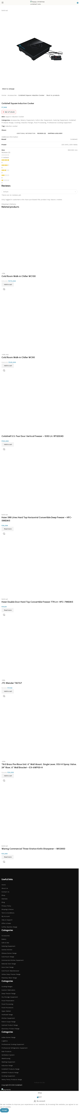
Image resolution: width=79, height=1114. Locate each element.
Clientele (5, 899)
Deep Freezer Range (9, 993)
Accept (4, 1110)
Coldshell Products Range (10, 1069)
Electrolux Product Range (10, 1028)
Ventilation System (8, 1055)
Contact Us (5, 892)
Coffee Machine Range (9, 927)
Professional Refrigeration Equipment (14, 1048)
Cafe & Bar (5, 942)
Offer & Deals (6, 923)
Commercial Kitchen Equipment (13, 960)
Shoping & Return (8, 909)
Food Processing (7, 1004)
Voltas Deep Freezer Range (11, 974)
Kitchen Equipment (8, 1018)
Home (4, 885)
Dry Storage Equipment (10, 997)
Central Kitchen (7, 949)
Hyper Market (6, 1011)
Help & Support (7, 920)
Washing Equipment (8, 1062)
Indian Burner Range (8, 1037)
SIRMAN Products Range (10, 1072)
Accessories (6, 935)
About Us (5, 888)
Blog (3, 902)
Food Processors (7, 1007)
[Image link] (17, 873)
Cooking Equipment (8, 1076)
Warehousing (6, 1058)
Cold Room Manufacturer (10, 971)
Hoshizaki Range (7, 1014)
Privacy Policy (6, 906)
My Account (6, 916)
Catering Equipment (8, 946)
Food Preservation (8, 1000)
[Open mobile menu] (3, 3)
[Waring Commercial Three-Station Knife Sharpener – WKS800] (32, 814)
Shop (3, 895)
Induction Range (7, 1065)
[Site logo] (39, 2)
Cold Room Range (8, 957)
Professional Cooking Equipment (13, 1044)
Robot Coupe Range (9, 1021)
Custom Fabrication (8, 990)
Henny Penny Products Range (12, 1079)
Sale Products (6, 1051)
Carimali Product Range (10, 1025)
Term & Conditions (8, 913)
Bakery (4, 939)
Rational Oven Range (9, 964)
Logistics (5, 1041)
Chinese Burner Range (9, 953)
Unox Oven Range (8, 967)
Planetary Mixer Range (9, 978)
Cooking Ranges (7, 986)
